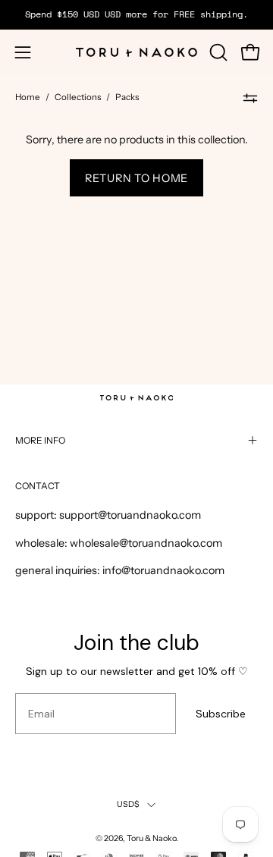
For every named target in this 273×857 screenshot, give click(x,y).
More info (40, 440)
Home (27, 97)
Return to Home (136, 178)
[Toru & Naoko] (136, 52)
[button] (217, 52)
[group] (136, 14)
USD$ (128, 804)
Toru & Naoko (151, 838)
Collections (78, 97)
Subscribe (221, 713)
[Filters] (251, 98)
